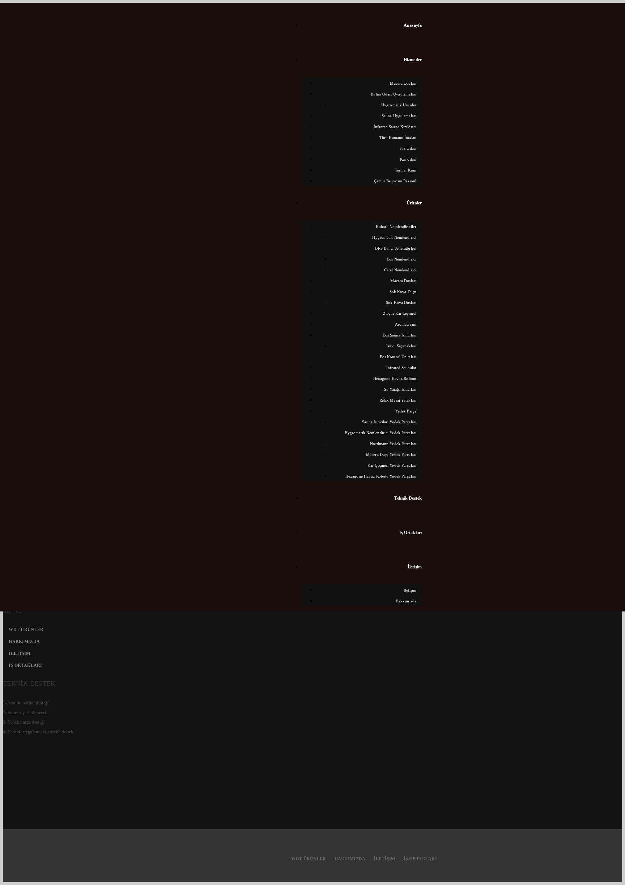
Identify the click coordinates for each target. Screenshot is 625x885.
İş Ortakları (25, 665)
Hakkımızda (24, 641)
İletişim (19, 653)
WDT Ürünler (26, 629)
